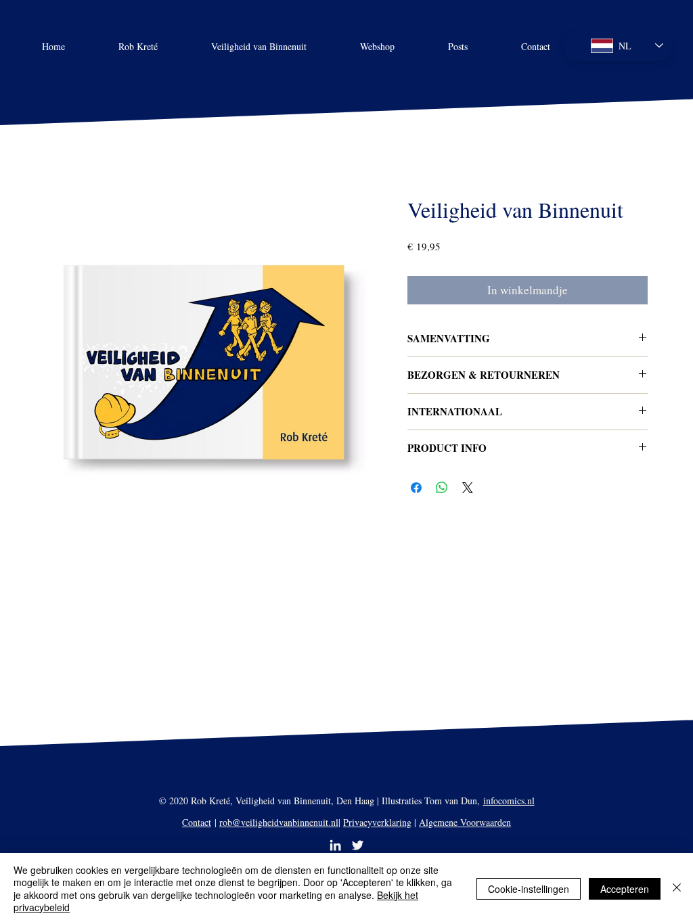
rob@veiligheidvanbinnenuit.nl (278, 822)
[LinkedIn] (335, 845)
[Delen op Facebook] (416, 488)
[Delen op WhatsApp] (442, 488)
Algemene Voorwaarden (465, 822)
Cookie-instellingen (528, 889)
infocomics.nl (509, 800)
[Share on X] (468, 488)
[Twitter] (357, 845)
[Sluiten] (677, 888)
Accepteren (624, 889)
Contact (196, 822)
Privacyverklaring (377, 822)
